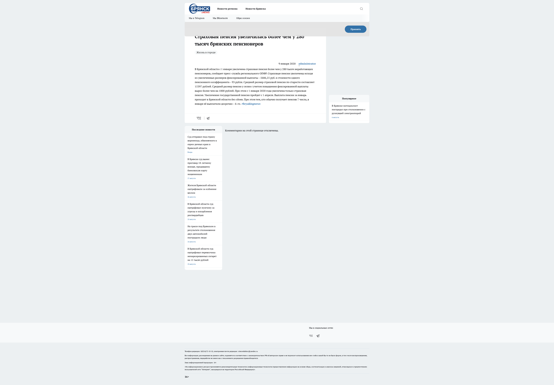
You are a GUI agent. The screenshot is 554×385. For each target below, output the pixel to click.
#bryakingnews (250, 103)
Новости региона (227, 8)
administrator (307, 63)
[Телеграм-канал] (318, 336)
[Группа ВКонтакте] (311, 336)
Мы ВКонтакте (220, 18)
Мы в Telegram (196, 18)
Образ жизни (243, 18)
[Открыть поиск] (361, 9)
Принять (356, 29)
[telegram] (209, 118)
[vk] (199, 118)
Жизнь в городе (206, 52)
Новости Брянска (256, 8)
